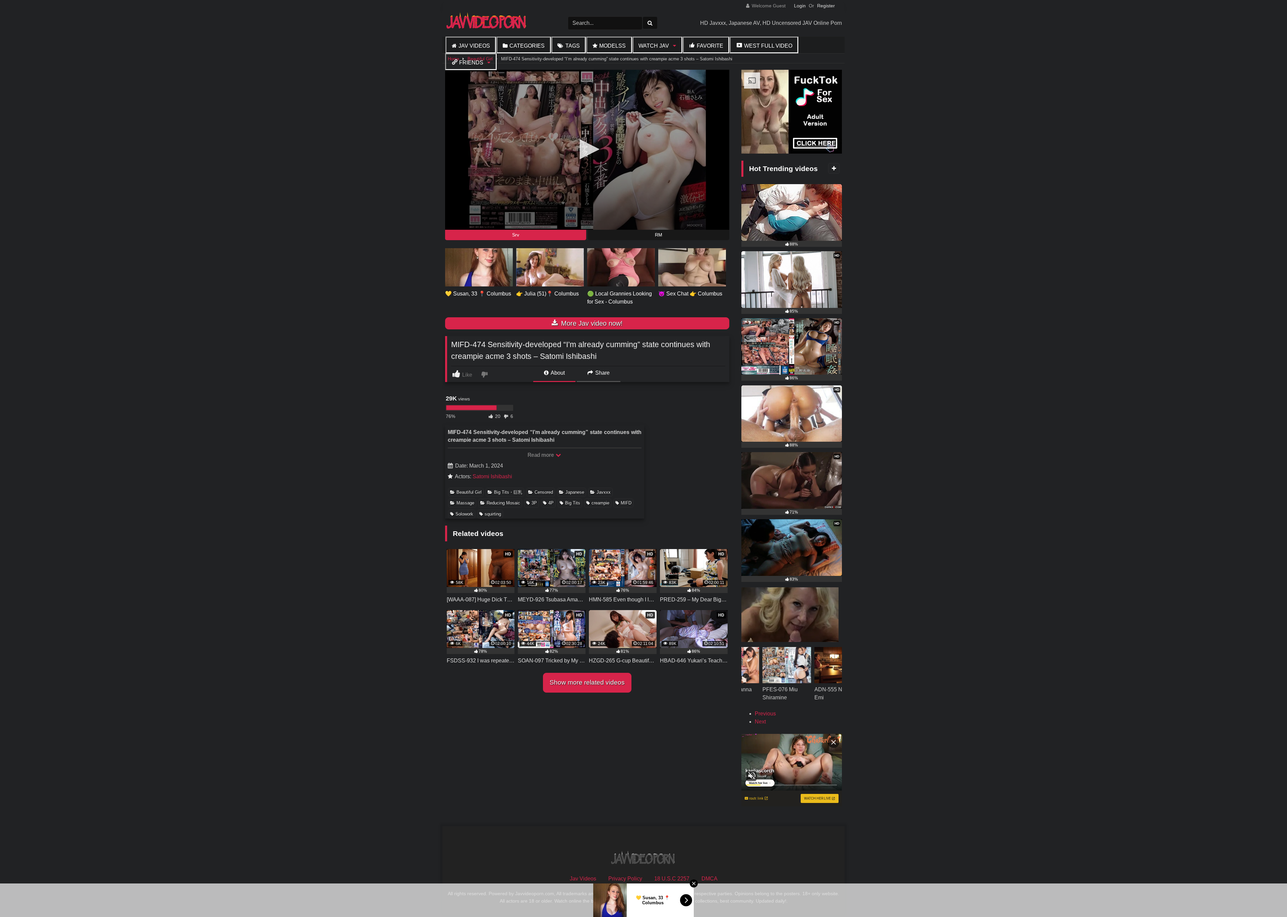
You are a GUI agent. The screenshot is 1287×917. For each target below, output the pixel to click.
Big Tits (572, 502)
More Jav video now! (591, 323)
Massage (465, 502)
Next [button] (760, 721)
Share (602, 373)
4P (551, 502)
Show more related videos (587, 682)
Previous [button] (765, 713)
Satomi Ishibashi (492, 476)
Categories (527, 46)
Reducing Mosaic (503, 502)
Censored (544, 492)
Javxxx (604, 492)
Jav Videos (474, 46)
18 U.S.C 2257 (671, 878)
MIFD (626, 502)
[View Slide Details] (779, 681)
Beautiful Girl (469, 492)
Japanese (574, 492)
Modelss (612, 46)
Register (826, 5)
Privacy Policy (625, 878)
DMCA (709, 878)
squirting (493, 514)
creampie (600, 502)
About (557, 373)
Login (800, 5)
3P (534, 502)
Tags (572, 46)
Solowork (464, 514)
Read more (541, 455)
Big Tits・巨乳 (508, 492)
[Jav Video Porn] (487, 23)
